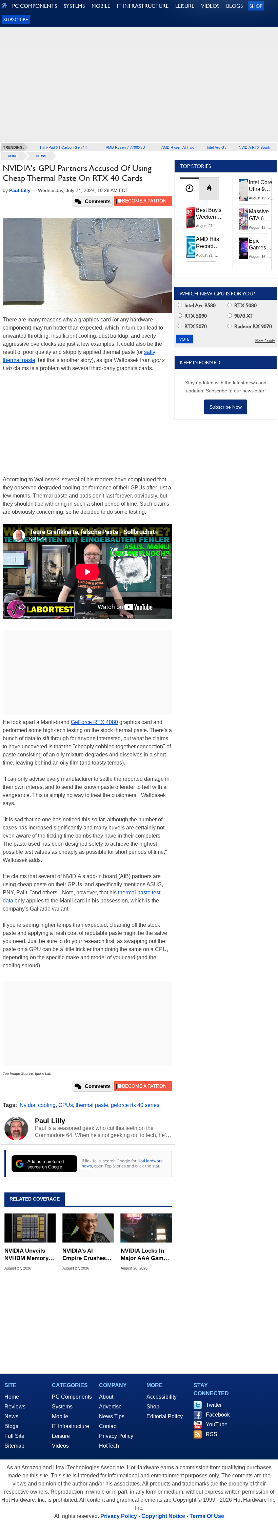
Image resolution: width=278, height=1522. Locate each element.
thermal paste (92, 1105)
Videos (60, 1446)
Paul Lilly (50, 1121)
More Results (265, 341)
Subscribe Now (226, 407)
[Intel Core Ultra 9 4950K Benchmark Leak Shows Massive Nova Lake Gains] (243, 190)
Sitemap (14, 1446)
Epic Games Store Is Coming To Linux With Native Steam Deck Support (262, 244)
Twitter (214, 1405)
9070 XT (243, 316)
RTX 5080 (245, 305)
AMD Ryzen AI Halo (177, 147)
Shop (256, 6)
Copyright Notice (163, 1516)
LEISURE (184, 6)
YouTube (216, 1424)
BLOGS (234, 6)
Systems (62, 1406)
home (13, 156)
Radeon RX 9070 (252, 326)
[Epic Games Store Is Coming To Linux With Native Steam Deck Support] (243, 248)
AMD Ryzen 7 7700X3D (125, 147)
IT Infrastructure (70, 1426)
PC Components (72, 1397)
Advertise (110, 1406)
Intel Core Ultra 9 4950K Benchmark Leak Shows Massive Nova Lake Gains (262, 186)
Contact (108, 1426)
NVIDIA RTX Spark (254, 147)
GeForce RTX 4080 (94, 722)
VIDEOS (210, 6)
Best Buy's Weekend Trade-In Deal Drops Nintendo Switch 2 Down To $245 (208, 214)
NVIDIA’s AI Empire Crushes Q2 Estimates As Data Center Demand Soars (84, 1255)
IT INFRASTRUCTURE (142, 6)
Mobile (60, 1416)
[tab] (189, 188)
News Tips (111, 1416)
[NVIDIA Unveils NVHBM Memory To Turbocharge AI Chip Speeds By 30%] (30, 1228)
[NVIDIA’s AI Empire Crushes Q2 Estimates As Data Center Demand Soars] (88, 1228)
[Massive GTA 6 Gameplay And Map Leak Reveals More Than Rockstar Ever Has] (243, 219)
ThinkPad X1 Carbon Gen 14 (63, 147)
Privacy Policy (116, 1436)
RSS (211, 1434)
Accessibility (161, 1397)
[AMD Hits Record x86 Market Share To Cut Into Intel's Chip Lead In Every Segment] (190, 247)
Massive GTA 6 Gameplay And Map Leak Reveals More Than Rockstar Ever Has (262, 215)
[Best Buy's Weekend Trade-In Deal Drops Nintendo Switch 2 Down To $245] (190, 217)
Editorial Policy (164, 1416)
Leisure (61, 1436)
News (41, 156)
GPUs (65, 1105)
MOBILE (101, 6)
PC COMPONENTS (34, 6)
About (106, 1397)
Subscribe (15, 19)
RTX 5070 (195, 326)
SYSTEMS (74, 6)
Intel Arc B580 (199, 305)
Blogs (11, 1426)
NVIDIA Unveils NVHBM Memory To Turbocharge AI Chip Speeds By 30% (29, 1255)
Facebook (218, 1415)
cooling (47, 1105)
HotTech (109, 1446)
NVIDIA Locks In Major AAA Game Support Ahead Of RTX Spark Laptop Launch (145, 1255)
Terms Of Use (207, 1516)
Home (11, 1397)
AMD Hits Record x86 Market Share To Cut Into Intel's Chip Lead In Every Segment (209, 243)
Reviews (14, 1406)
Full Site (14, 1436)
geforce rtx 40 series (135, 1105)
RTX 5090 (195, 316)
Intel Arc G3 (216, 147)
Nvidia (27, 1105)
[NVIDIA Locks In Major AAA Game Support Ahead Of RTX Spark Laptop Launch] (146, 1228)
